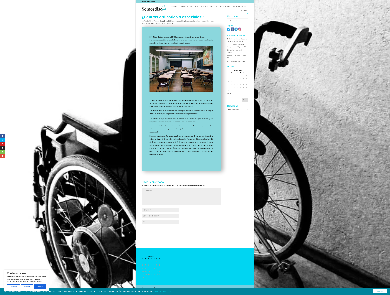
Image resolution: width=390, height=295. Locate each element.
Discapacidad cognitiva (192, 21)
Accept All (40, 286)
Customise (13, 286)
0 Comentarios (168, 23)
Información (159, 23)
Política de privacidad (163, 291)
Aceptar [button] (380, 291)
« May (229, 93)
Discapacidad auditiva (177, 21)
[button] (171, 291)
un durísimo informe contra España (161, 103)
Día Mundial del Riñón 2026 (236, 61)
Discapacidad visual (148, 23)
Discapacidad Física (207, 21)
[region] (26, 280)
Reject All (27, 286)
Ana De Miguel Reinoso (151, 21)
